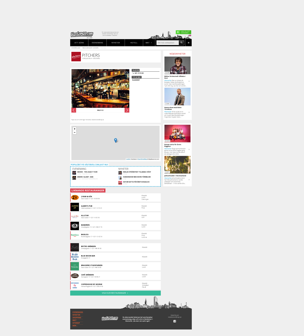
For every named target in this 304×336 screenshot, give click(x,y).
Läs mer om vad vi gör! (141, 321)
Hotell (134, 43)
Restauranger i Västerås (90, 48)
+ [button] (74, 128)
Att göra (79, 43)
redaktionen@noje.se (174, 317)
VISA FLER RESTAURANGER (114, 293)
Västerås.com (75, 48)
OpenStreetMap (142, 159)
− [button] (74, 132)
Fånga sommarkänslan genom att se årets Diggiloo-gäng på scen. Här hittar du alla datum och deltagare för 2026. (175, 151)
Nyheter (116, 43)
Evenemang (97, 43)
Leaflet (128, 159)
